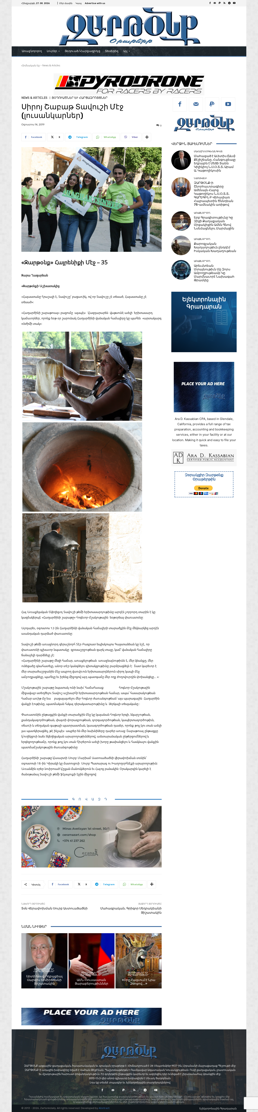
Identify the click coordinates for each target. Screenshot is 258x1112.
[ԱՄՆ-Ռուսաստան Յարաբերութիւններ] (92, 960)
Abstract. (104, 1108)
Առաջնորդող (202, 213)
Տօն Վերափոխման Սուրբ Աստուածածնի (54, 908)
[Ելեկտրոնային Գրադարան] (204, 322)
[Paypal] (219, 3)
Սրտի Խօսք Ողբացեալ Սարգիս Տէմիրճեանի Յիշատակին (44, 980)
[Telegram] (229, 3)
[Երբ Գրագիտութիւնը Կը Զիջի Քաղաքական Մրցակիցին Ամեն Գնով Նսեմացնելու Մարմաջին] (181, 221)
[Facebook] (210, 3)
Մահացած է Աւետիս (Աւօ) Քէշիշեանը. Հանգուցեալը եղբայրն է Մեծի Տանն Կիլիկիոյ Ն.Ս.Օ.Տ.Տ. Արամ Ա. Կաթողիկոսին (215, 163)
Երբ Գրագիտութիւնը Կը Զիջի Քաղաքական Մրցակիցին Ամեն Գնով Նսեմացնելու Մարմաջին (214, 223)
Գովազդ (91, 799)
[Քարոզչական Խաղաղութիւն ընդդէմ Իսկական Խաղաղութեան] (181, 245)
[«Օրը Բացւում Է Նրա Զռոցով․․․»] (138, 960)
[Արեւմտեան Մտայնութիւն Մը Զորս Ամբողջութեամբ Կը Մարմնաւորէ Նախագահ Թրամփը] (181, 270)
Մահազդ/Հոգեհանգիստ (208, 151)
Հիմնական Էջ (30, 65)
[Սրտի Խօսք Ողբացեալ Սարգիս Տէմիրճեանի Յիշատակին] (44, 960)
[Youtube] (234, 3)
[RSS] (224, 3)
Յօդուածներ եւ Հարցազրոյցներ (79, 97)
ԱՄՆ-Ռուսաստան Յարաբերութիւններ (91, 981)
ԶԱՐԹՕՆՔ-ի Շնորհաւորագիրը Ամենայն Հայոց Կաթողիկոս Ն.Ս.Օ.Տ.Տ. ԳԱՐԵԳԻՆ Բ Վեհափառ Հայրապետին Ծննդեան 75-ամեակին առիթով (213, 193)
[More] (147, 137)
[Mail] (214, 3)
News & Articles (51, 65)
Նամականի (200, 178)
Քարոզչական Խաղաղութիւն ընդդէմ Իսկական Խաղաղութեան (215, 247)
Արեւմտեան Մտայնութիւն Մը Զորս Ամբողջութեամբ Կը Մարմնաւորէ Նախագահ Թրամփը (214, 273)
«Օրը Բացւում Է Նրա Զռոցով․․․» (138, 981)
